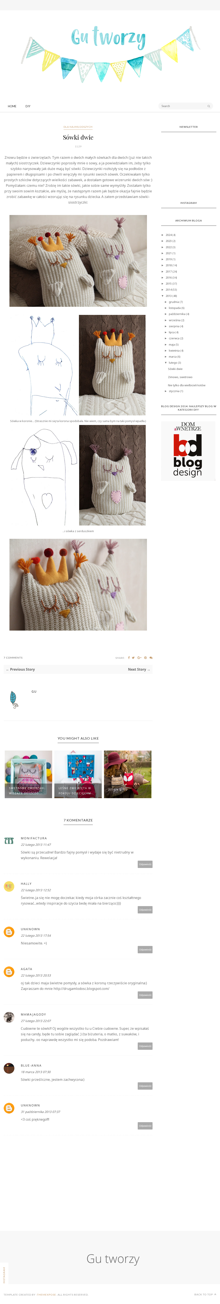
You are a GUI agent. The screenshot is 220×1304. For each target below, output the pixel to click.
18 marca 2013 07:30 (35, 1072)
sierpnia (174, 326)
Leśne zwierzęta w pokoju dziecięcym (75, 790)
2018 (169, 265)
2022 (169, 247)
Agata (26, 969)
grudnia (174, 302)
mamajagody (33, 1014)
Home (12, 106)
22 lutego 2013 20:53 (36, 975)
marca (173, 356)
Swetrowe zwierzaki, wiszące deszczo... (27, 790)
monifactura (34, 838)
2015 (169, 283)
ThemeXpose (46, 1294)
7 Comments (13, 657)
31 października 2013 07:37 (40, 1112)
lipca (172, 332)
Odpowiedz (145, 864)
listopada (175, 308)
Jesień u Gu (118, 789)
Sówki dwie (175, 369)
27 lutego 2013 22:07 (36, 1021)
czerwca (174, 338)
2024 (169, 235)
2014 (169, 289)
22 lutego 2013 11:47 (36, 845)
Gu (34, 691)
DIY (28, 106)
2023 (169, 241)
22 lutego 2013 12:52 (36, 890)
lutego (173, 363)
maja (172, 344)
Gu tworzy (112, 1258)
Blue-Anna (31, 1065)
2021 (169, 253)
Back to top (204, 1294)
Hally (26, 884)
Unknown (30, 929)
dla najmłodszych (78, 126)
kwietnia (174, 350)
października (177, 314)
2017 (169, 271)
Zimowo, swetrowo (180, 377)
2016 (169, 277)
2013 (169, 296)
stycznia (174, 391)
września (174, 320)
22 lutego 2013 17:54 (36, 935)
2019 (169, 259)
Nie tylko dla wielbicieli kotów (186, 385)
